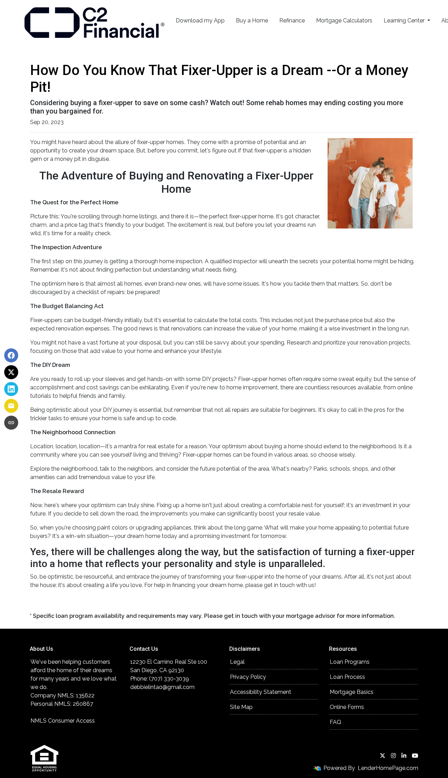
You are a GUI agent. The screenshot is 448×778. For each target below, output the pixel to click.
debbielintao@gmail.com (162, 687)
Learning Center (405, 20)
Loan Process (347, 677)
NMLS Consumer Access (62, 720)
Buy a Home (252, 20)
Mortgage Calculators (344, 20)
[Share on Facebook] (11, 355)
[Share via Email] (11, 406)
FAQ (335, 722)
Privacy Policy (248, 677)
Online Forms (347, 707)
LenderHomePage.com (388, 768)
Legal (237, 661)
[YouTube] (415, 755)
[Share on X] (11, 372)
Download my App (200, 20)
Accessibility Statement (260, 692)
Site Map (241, 707)
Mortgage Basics (351, 692)
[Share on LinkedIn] (11, 389)
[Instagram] (393, 755)
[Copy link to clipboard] (11, 423)
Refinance (292, 20)
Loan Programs (350, 661)
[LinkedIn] (403, 755)
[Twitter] (382, 755)
